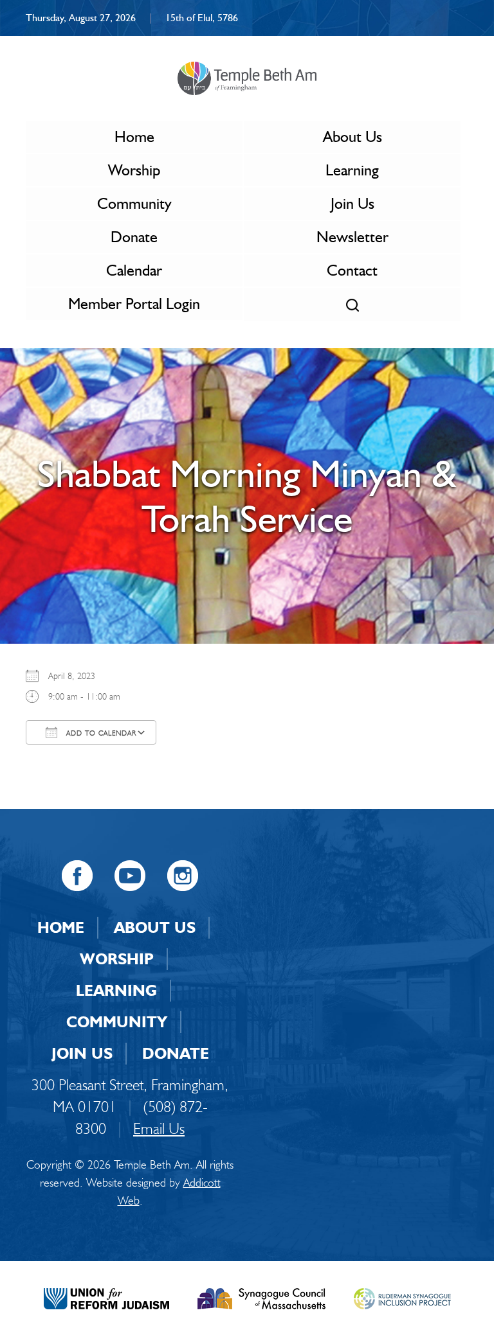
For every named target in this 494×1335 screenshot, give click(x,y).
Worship (134, 170)
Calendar (134, 270)
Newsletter (352, 236)
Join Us (352, 203)
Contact (352, 270)
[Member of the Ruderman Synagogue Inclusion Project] (402, 1296)
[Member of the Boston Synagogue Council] (261, 1296)
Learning (352, 170)
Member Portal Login (134, 303)
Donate (134, 236)
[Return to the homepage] (247, 78)
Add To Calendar (100, 733)
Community (134, 203)
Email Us (159, 1128)
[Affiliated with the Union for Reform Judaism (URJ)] (106, 1296)
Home (134, 136)
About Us (352, 136)
